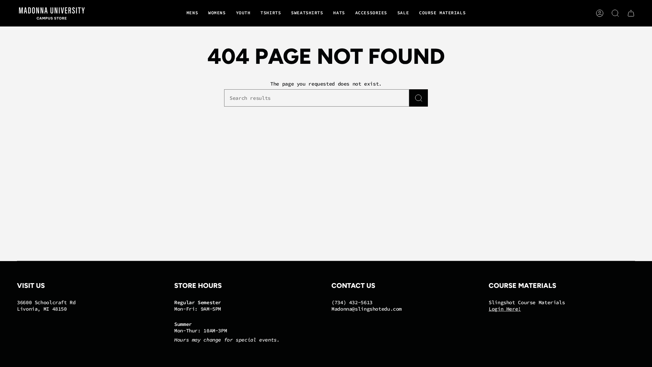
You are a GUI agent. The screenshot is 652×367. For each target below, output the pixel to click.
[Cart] (631, 13)
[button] (192, 13)
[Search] (418, 98)
